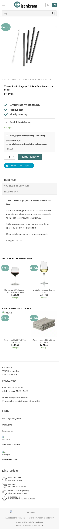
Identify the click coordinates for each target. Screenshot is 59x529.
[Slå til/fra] (6, 122)
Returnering (7, 431)
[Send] (53, 13)
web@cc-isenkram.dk (19, 397)
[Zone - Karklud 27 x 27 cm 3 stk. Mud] (44, 324)
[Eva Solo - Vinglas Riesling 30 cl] (44, 274)
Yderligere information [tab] (16, 186)
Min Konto (7, 424)
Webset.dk (38, 525)
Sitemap (50, 518)
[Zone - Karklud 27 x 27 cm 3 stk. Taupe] (15, 324)
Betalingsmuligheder (12, 418)
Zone (24, 79)
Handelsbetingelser (15, 518)
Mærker (16, 79)
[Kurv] (54, 5)
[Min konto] (47, 5)
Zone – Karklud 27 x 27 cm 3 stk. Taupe (15, 341)
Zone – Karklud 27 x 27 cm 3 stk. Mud (44, 341)
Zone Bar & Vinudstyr (40, 79)
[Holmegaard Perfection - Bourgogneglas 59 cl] (15, 274)
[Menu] (3, 4)
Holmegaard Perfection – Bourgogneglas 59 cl (15, 291)
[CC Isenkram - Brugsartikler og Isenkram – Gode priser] (25, 5)
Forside (5, 79)
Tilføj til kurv (30, 156)
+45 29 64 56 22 (15, 387)
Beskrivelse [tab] (10, 180)
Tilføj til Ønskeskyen (21, 166)
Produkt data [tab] (11, 192)
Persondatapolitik (35, 518)
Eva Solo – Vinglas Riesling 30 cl (44, 291)
